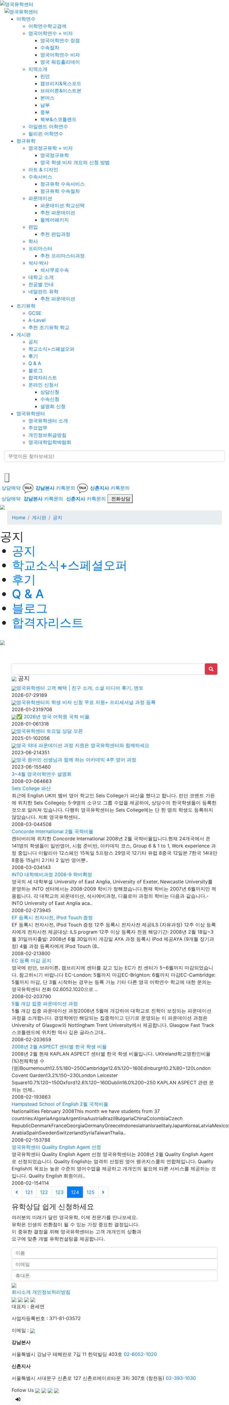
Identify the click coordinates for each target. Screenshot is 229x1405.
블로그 (35, 370)
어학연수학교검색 (47, 26)
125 (90, 1192)
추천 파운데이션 (57, 213)
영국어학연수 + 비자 (50, 33)
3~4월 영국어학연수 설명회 (42, 774)
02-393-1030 (181, 1378)
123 (59, 1192)
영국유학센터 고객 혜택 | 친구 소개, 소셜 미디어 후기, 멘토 (79, 688)
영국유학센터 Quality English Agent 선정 (56, 1147)
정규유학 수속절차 (60, 191)
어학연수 (25, 19)
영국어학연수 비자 (60, 55)
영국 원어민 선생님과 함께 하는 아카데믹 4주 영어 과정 (76, 760)
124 (75, 1192)
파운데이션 (40, 198)
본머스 (47, 98)
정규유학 (25, 141)
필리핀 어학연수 (45, 134)
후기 (33, 356)
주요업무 (37, 428)
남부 (45, 105)
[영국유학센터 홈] (16, 4)
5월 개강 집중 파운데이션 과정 (45, 1004)
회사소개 (21, 1292)
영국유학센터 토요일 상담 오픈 (49, 731)
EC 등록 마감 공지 (31, 960)
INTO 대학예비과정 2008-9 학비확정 (52, 874)
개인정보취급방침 (47, 435)
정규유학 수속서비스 (62, 184)
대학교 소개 (41, 277)
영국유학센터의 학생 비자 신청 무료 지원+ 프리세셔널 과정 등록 (86, 702)
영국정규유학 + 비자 (50, 148)
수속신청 (49, 399)
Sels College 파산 (31, 788)
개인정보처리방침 (51, 1292)
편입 (33, 227)
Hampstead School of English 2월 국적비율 (60, 1104)
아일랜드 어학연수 (48, 126)
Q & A (34, 363)
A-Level (37, 320)
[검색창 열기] (6, 477)
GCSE (34, 313)
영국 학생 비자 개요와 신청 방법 (75, 162)
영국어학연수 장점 (60, 40)
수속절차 (49, 48)
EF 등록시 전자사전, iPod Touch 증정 (52, 917)
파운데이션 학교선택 (62, 205)
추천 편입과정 (55, 234)
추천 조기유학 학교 (48, 327)
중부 (45, 112)
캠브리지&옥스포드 (60, 83)
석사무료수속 (54, 270)
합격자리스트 (42, 378)
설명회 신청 (53, 406)
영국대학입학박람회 (49, 442)
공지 (33, 342)
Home (18, 517)
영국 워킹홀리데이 (60, 62)
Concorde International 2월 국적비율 (52, 831)
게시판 (23, 334)
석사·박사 (38, 263)
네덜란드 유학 (43, 291)
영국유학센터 (30, 413)
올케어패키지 (54, 220)
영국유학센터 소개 (48, 421)
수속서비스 (40, 177)
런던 (45, 76)
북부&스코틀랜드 (58, 119)
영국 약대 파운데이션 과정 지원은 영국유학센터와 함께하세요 (82, 745)
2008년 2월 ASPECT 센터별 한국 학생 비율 (59, 1047)
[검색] (8, 467)
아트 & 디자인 (43, 169)
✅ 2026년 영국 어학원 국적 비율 (52, 717)
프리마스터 (40, 248)
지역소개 (37, 69)
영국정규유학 (54, 155)
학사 (33, 241)
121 (29, 1192)
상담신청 (49, 392)
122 (44, 1192)
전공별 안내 (41, 284)
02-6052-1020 (140, 1354)
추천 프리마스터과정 (62, 256)
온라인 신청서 (43, 385)
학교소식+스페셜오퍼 (51, 349)
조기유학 (25, 306)
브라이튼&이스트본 (60, 91)
